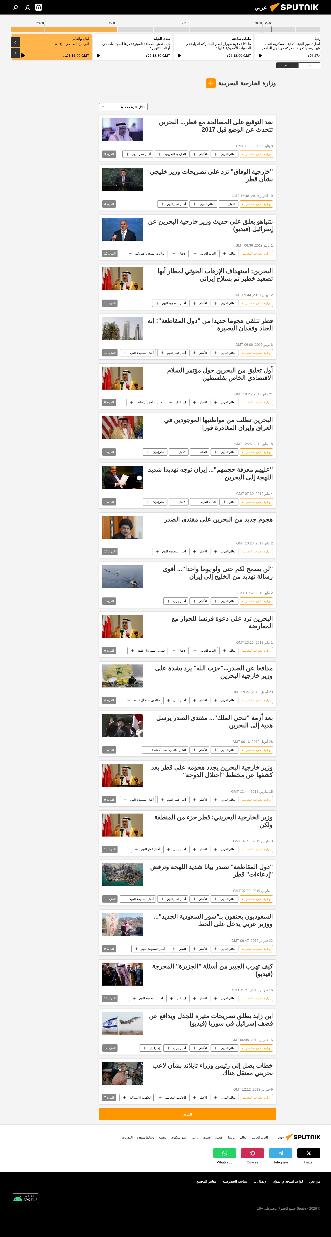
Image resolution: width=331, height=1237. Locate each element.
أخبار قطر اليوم (141, 154)
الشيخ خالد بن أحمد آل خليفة (169, 750)
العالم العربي (228, 154)
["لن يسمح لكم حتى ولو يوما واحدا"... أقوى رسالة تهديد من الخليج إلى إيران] (122, 576)
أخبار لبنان (179, 700)
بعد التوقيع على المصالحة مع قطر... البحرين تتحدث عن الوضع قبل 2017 (216, 125)
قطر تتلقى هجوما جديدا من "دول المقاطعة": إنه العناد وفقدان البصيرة (210, 324)
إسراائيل (181, 402)
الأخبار (203, 154)
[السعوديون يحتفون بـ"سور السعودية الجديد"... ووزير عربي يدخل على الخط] (122, 924)
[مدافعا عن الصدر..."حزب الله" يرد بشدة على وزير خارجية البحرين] (122, 675)
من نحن (314, 1181)
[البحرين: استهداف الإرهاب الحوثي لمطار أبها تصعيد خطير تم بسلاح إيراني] (122, 278)
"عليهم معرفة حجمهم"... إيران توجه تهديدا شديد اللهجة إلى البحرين (210, 473)
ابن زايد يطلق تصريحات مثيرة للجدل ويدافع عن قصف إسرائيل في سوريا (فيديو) (211, 1019)
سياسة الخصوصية (235, 1181)
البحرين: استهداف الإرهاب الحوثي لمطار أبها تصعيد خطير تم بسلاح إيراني (215, 274)
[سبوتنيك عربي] (296, 13)
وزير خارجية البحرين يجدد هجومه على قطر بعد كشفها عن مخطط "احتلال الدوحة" (212, 771)
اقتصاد (219, 1137)
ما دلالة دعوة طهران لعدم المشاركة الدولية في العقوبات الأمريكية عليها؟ (218, 46)
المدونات (127, 1137)
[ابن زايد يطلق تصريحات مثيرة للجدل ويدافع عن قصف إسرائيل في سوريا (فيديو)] (122, 1023)
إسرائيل (181, 998)
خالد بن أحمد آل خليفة (149, 402)
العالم (232, 253)
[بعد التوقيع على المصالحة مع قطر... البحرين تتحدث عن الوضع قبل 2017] (122, 129)
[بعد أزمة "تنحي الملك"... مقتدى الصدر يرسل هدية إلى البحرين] (122, 725)
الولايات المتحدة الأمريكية (150, 253)
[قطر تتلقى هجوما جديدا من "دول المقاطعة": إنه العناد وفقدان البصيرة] (122, 328)
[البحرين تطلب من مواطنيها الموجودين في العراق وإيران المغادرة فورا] (122, 427)
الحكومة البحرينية (175, 1097)
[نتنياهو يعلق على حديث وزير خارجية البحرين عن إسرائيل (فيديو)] (122, 229)
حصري (207, 1137)
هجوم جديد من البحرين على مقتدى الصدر (218, 519)
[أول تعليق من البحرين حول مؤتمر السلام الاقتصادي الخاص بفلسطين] (122, 378)
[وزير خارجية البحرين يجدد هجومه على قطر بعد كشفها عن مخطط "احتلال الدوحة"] (122, 775)
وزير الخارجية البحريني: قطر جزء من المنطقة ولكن (213, 821)
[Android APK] (25, 1198)
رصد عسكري (179, 1137)
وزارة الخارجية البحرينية (247, 83)
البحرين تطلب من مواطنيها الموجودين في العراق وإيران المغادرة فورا (218, 423)
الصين (182, 948)
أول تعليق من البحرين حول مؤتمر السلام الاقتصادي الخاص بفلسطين (220, 374)
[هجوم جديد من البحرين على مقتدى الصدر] (122, 527)
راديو (195, 1137)
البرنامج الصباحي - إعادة (72, 44)
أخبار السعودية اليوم (174, 303)
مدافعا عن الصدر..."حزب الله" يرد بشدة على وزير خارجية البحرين (214, 671)
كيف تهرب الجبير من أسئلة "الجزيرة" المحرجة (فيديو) (212, 970)
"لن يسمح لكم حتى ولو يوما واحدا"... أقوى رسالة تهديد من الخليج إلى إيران (218, 572)
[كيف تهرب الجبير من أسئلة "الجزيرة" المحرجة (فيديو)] (122, 974)
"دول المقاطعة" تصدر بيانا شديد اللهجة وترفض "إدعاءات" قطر (211, 870)
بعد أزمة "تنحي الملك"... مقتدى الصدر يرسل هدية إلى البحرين (214, 721)
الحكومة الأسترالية (140, 1097)
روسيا (231, 1137)
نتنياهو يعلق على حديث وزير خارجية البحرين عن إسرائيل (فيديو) (210, 225)
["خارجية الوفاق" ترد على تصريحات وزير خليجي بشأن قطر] (122, 179)
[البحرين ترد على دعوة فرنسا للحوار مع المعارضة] (122, 626)
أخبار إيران (159, 452)
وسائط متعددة (145, 1137)
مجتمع (162, 1137)
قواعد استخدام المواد (288, 1181)
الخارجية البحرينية (175, 154)
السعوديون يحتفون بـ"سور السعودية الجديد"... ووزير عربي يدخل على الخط (213, 920)
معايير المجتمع (207, 1181)
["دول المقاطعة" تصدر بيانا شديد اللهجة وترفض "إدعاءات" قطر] (122, 874)
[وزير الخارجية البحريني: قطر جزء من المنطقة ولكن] (122, 825)
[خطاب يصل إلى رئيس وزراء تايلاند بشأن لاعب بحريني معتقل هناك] (122, 1073)
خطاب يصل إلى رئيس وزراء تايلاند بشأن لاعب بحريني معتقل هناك (212, 1069)
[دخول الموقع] (27, 7)
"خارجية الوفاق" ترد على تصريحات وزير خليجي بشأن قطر (211, 175)
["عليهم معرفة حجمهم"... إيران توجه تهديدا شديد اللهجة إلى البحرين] (122, 477)
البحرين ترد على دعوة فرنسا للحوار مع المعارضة (222, 622)
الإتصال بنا (260, 1181)
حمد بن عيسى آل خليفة (151, 650)
